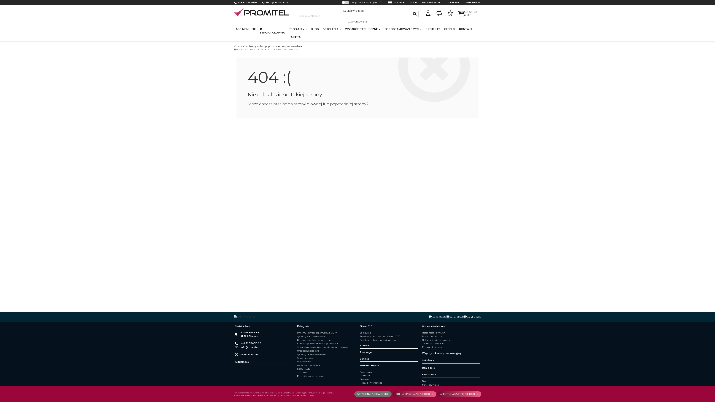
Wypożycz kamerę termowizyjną (441, 353)
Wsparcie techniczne (362, 29)
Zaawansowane (357, 21)
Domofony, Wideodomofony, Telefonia (317, 343)
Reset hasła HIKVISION (434, 332)
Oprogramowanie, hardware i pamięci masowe (322, 347)
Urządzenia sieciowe (308, 350)
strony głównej (308, 104)
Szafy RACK (303, 368)
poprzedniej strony (348, 104)
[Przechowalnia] (450, 12)
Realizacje (428, 367)
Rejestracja (472, 2)
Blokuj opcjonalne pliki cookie (414, 394)
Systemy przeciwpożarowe (311, 354)
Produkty (297, 29)
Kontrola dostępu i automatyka (314, 340)
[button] (400, 2)
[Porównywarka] (439, 12)
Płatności (365, 375)
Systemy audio (305, 358)
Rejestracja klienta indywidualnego (378, 340)
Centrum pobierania (433, 343)
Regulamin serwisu (432, 347)
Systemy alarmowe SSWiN (311, 336)
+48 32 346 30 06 (247, 2)
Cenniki (364, 359)
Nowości (365, 345)
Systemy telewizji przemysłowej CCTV (317, 332)
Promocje (366, 352)
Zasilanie (301, 372)
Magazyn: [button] (430, 2)
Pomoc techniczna (432, 336)
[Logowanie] (428, 12)
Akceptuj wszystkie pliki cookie (459, 394)
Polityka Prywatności (371, 382)
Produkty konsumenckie (310, 376)
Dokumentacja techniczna (436, 340)
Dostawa (364, 379)
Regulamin (366, 372)
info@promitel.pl (277, 2)
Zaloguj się (365, 332)
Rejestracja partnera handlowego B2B (380, 336)
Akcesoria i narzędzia (308, 365)
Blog (424, 381)
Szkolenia (331, 29)
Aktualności (242, 361)
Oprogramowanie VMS (402, 29)
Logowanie (452, 2)
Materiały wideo (430, 384)
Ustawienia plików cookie (373, 394)
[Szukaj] (415, 14)
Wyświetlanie (304, 361)
